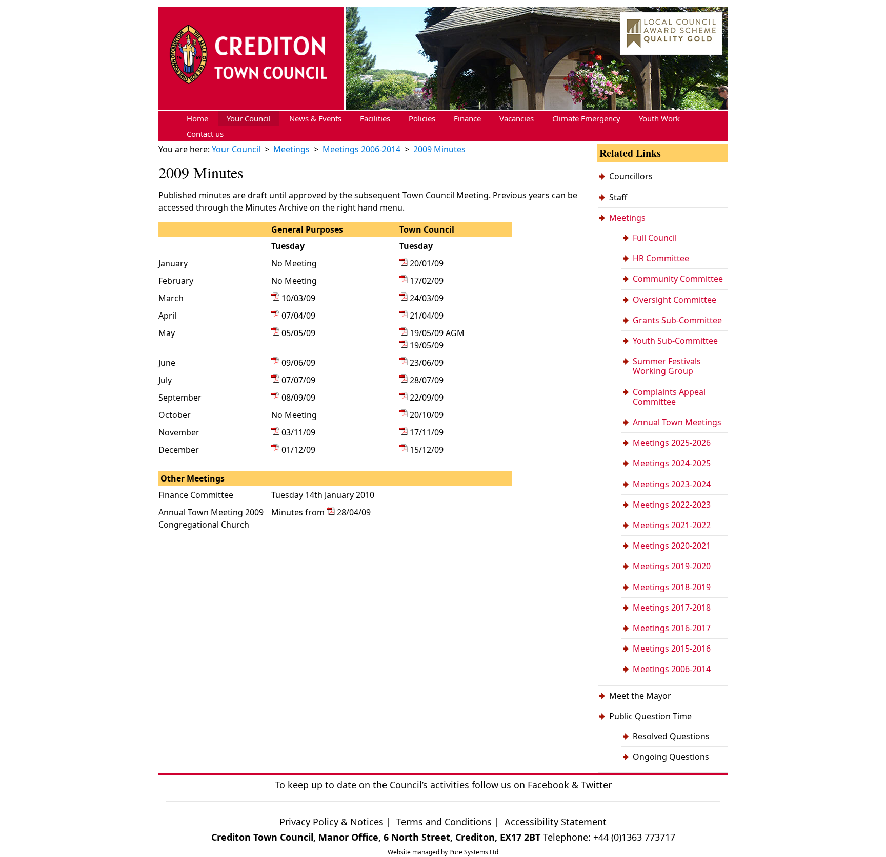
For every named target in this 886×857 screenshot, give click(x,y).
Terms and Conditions (445, 822)
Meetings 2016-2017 (672, 628)
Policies (422, 118)
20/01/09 (427, 263)
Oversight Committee (674, 299)
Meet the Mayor (640, 695)
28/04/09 (354, 512)
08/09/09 (298, 397)
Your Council (249, 118)
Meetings (627, 217)
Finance (467, 118)
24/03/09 (427, 298)
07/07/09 (298, 380)
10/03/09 (298, 298)
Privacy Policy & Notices (331, 822)
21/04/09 (427, 315)
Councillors (631, 176)
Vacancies (516, 118)
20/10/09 (427, 415)
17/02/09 (427, 280)
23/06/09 (427, 362)
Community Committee (678, 278)
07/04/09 (298, 315)
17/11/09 (427, 432)
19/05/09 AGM (437, 333)
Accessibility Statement (556, 822)
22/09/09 (427, 397)
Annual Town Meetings (677, 422)
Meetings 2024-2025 (672, 463)
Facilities (375, 118)
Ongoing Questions (671, 756)
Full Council (655, 237)
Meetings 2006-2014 (672, 669)
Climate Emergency (586, 118)
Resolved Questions (671, 736)
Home (197, 118)
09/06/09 (298, 362)
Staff (618, 197)
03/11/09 (298, 432)
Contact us (205, 134)
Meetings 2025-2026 (672, 442)
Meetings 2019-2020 (672, 566)
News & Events (315, 118)
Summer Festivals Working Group (667, 366)
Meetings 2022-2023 (672, 504)
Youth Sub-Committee (675, 340)
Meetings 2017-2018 (672, 607)
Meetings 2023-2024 (672, 484)
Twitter (596, 785)
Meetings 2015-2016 (672, 648)
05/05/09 (298, 333)
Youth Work (659, 118)
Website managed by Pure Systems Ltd (443, 852)
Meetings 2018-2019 (672, 587)
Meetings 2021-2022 (672, 525)
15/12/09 (427, 449)
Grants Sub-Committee (677, 320)
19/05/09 (427, 345)
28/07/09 (427, 380)
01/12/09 (298, 449)
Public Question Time (650, 716)
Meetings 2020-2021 (672, 545)
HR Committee (661, 258)
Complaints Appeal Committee (669, 396)
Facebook (548, 785)
